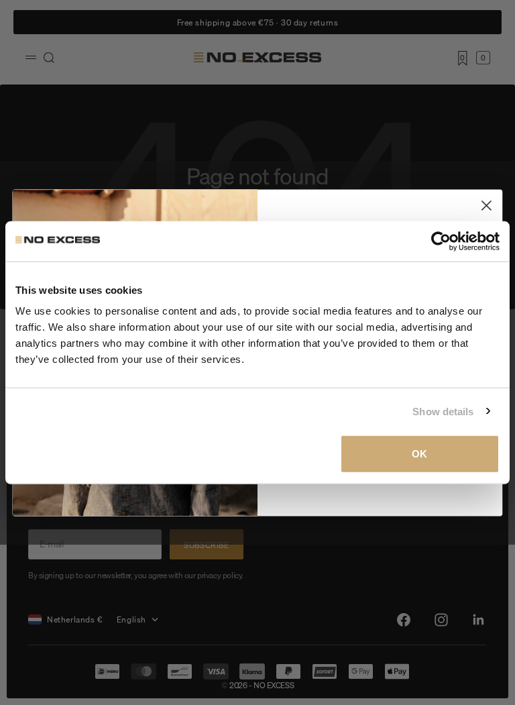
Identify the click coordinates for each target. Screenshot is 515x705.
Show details (442, 411)
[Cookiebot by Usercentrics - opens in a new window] (441, 241)
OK (419, 453)
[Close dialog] (486, 206)
